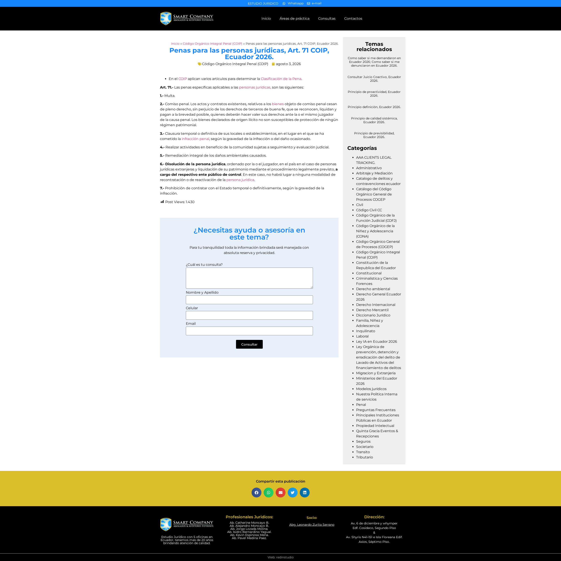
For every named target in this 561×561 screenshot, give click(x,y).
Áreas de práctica (294, 18)
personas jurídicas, (255, 87)
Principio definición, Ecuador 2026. (374, 107)
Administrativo (369, 168)
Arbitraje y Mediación (374, 173)
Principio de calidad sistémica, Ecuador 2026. (374, 120)
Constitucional (369, 273)
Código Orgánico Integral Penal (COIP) (212, 43)
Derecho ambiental (373, 289)
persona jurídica (240, 180)
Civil (359, 205)
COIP (182, 79)
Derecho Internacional (375, 305)
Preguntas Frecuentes (376, 410)
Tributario (364, 457)
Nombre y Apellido (202, 293)
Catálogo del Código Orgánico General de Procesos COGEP (374, 194)
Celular (192, 308)
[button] (256, 492)
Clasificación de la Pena (281, 79)
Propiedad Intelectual (375, 426)
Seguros (363, 441)
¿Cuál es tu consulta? (204, 265)
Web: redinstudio (281, 557)
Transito (363, 452)
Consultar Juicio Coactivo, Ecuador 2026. (374, 79)
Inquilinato (365, 331)
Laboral (362, 336)
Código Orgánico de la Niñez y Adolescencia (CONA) (375, 231)
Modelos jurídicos (371, 389)
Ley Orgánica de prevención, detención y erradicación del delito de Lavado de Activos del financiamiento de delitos (378, 357)
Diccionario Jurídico (373, 315)
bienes (277, 104)
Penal (361, 405)
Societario (364, 447)
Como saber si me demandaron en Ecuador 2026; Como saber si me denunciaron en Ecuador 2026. (374, 61)
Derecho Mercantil (372, 310)
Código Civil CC (369, 210)
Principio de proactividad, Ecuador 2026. (374, 94)
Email (191, 324)
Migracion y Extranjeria (376, 373)
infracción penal (195, 139)
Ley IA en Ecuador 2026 (376, 341)
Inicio (266, 18)
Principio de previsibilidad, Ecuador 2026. (374, 135)
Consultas (327, 18)
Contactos (353, 18)
